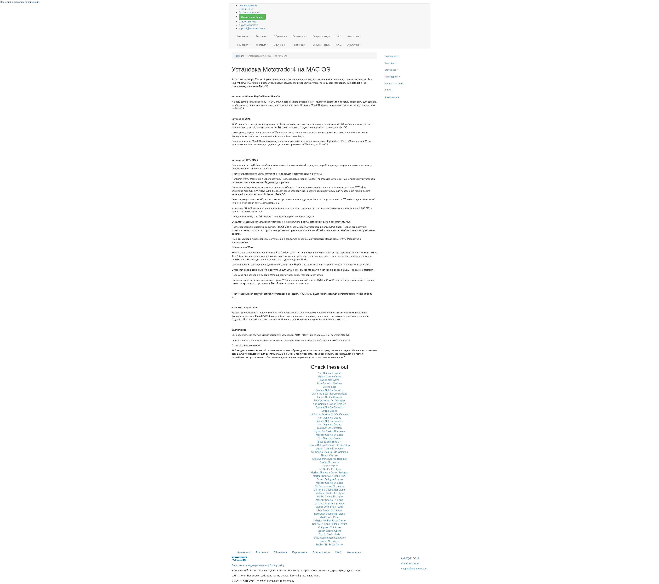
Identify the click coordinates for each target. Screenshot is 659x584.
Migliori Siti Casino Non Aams (329, 431)
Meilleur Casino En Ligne (329, 434)
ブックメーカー (329, 465)
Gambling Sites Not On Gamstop (329, 393)
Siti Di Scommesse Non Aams (329, 537)
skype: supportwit (248, 25)
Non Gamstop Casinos (329, 383)
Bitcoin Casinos (329, 455)
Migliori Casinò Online (329, 530)
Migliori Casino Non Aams (330, 448)
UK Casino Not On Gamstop (329, 400)
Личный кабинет (248, 5)
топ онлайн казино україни (330, 503)
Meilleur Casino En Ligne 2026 (329, 476)
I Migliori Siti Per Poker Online (329, 520)
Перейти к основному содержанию (19, 1)
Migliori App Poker (329, 517)
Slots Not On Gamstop (329, 428)
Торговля (261, 36)
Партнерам (299, 36)
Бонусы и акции (321, 36)
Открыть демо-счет (249, 12)
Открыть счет (246, 8)
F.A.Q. (339, 36)
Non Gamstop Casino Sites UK (329, 404)
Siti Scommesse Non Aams (329, 486)
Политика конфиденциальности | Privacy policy (258, 565)
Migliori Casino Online (329, 376)
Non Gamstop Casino (329, 373)
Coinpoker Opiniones (329, 527)
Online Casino (329, 410)
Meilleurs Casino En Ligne (329, 493)
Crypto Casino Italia (329, 534)
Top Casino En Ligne (329, 469)
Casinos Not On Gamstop (329, 390)
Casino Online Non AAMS (329, 506)
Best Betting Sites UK (329, 441)
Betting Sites (329, 386)
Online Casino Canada (329, 397)
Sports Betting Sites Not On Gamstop (329, 445)
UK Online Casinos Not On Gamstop (329, 414)
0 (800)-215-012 (248, 21)
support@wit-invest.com (252, 28)
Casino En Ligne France (329, 479)
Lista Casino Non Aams (329, 510)
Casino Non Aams (329, 380)
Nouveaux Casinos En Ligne (329, 513)
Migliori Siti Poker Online (329, 544)
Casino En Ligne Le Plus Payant (329, 524)
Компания (243, 36)
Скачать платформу (252, 17)
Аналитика (353, 36)
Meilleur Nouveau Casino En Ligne (329, 472)
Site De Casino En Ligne (329, 496)
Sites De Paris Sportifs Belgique (329, 458)
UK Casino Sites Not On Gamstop (329, 452)
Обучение (280, 36)
